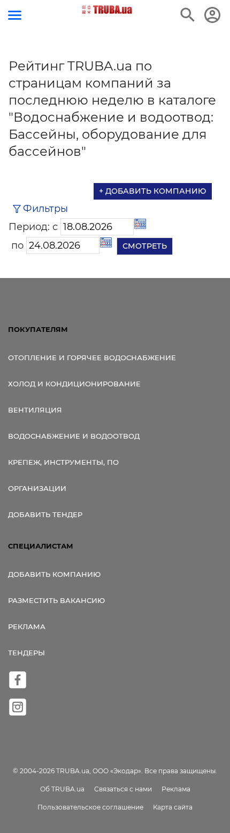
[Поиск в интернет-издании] (187, 15)
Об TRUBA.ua (62, 789)
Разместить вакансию (56, 600)
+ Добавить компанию (152, 191)
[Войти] (212, 15)
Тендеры (26, 652)
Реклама (26, 626)
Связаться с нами (123, 789)
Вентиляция (35, 410)
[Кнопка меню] (14, 15)
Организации (37, 488)
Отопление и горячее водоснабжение (92, 357)
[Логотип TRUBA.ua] (107, 9)
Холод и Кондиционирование (74, 383)
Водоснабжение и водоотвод (74, 436)
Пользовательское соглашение (90, 807)
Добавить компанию (54, 574)
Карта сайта (173, 807)
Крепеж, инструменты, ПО (63, 462)
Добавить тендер (45, 514)
